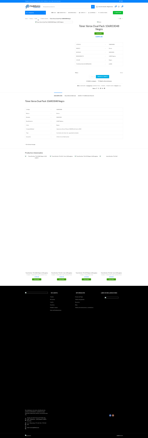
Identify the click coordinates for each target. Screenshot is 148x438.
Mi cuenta (52, 299)
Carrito (51, 302)
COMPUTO (82, 12)
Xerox (119, 85)
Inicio (26, 18)
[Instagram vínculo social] (122, 1)
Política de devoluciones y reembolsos (84, 307)
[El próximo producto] (122, 19)
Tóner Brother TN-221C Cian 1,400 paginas (61, 273)
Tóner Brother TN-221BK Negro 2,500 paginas (36, 273)
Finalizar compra (54, 307)
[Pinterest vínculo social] (101, 88)
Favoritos (52, 305)
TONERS (103, 85)
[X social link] (99, 88)
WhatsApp (118, 12)
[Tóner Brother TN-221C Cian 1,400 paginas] (61, 213)
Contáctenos (103, 12)
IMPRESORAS (73, 12)
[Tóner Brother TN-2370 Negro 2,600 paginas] (86, 213)
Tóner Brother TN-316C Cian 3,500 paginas (111, 273)
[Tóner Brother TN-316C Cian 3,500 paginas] (111, 213)
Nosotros (77, 302)
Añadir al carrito (102, 76)
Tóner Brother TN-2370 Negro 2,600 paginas (86, 273)
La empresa (92, 12)
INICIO (54, 12)
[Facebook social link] (120, 1)
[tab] (58, 95)
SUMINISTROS (62, 12)
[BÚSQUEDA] (93, 6)
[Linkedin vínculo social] (103, 88)
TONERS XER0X (44, 18)
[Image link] (36, 349)
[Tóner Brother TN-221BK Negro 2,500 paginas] (36, 213)
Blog (76, 305)
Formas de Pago (79, 296)
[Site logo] (32, 6)
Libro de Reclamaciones (55, 310)
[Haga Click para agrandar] (38, 20)
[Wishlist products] (118, 6)
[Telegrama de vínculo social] (105, 88)
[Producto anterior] (118, 19)
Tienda (31, 18)
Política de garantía (79, 299)
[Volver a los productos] (120, 19)
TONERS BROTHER (35, 274)
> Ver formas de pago (30, 144)
